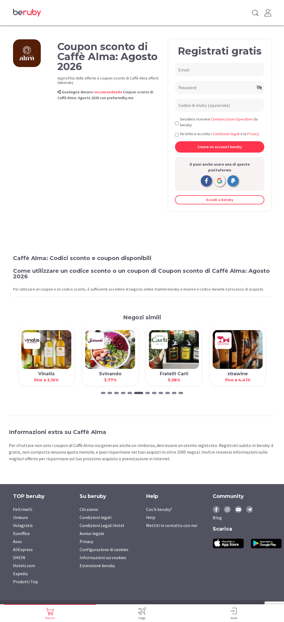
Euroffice (21, 533)
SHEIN (19, 557)
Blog (217, 517)
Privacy (86, 541)
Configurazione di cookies (104, 549)
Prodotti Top (25, 581)
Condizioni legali (95, 517)
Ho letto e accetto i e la (219, 133)
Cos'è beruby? (159, 509)
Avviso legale (92, 533)
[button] (103, 393)
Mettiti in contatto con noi (171, 525)
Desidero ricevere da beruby (219, 122)
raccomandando (107, 91)
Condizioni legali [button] (226, 133)
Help (150, 517)
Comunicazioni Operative (232, 119)
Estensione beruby (97, 565)
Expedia (20, 573)
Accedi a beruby (219, 199)
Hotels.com (24, 565)
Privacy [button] (253, 133)
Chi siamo (89, 509)
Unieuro (20, 517)
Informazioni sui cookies (103, 557)
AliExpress (23, 549)
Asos (17, 541)
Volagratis (23, 525)
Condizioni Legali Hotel (102, 525)
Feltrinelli (22, 509)
